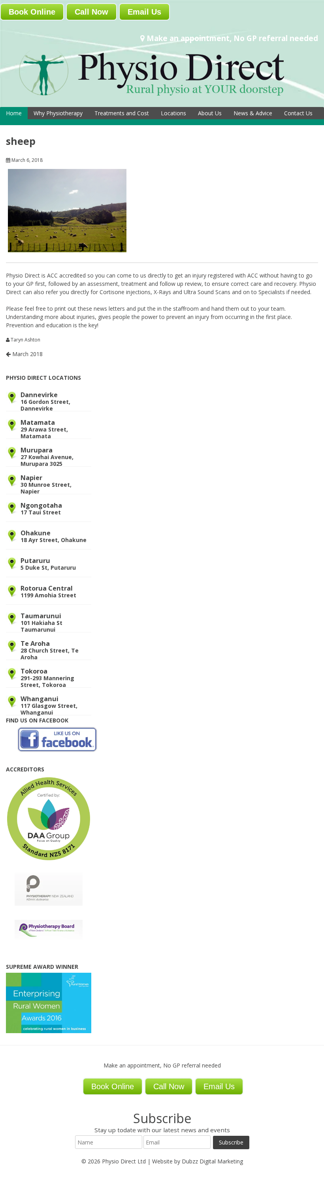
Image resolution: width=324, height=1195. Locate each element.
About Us (210, 113)
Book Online (32, 12)
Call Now (91, 12)
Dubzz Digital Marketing (212, 1161)
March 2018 (27, 354)
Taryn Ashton (25, 340)
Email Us (144, 12)
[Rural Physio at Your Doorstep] (162, 97)
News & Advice (253, 113)
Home (14, 113)
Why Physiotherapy (58, 113)
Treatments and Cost (121, 113)
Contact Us (298, 113)
